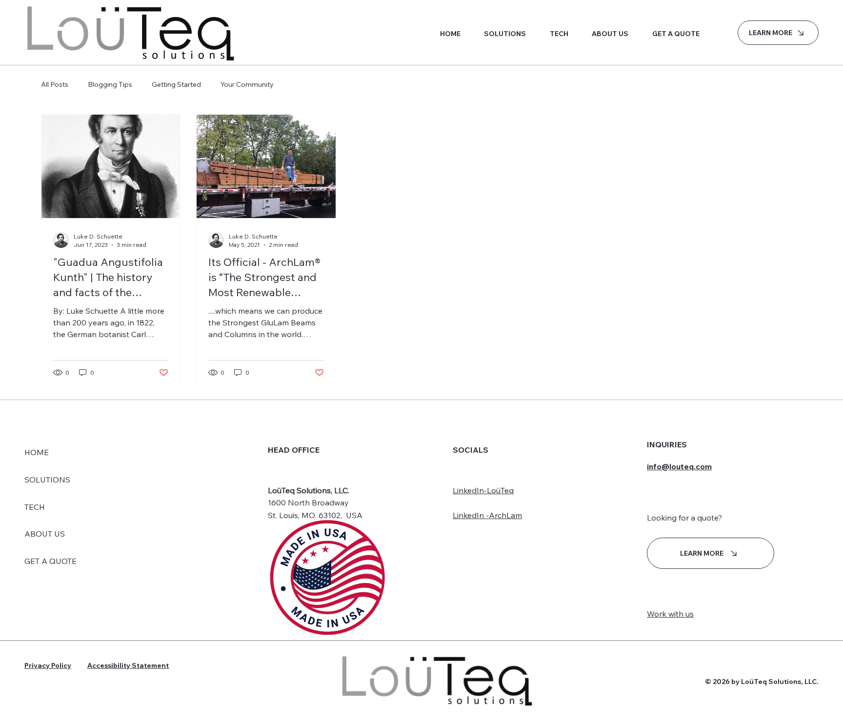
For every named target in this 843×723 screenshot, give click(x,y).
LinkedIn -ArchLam (487, 515)
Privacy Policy (47, 665)
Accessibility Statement (128, 665)
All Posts (54, 84)
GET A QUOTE (50, 561)
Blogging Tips (110, 84)
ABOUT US (44, 534)
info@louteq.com (679, 466)
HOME (36, 452)
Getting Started (176, 84)
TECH (34, 507)
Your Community (247, 84)
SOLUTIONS (47, 479)
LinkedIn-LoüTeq (483, 490)
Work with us (670, 614)
